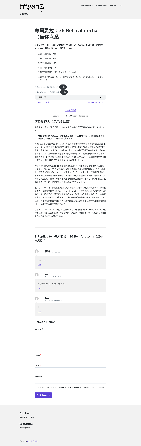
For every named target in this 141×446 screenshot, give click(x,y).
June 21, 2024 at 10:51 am (53, 276)
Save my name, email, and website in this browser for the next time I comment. (70, 387)
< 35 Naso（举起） (43, 102)
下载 (63, 87)
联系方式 (113, 5)
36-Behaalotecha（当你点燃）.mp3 (47, 92)
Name (38, 355)
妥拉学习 (24, 14)
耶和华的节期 (101, 5)
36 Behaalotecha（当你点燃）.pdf (46, 87)
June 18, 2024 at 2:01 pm (53, 253)
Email (38, 365)
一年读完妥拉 (86, 5)
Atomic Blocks (32, 441)
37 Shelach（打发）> (97, 102)
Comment (40, 329)
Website (38, 376)
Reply (39, 264)
